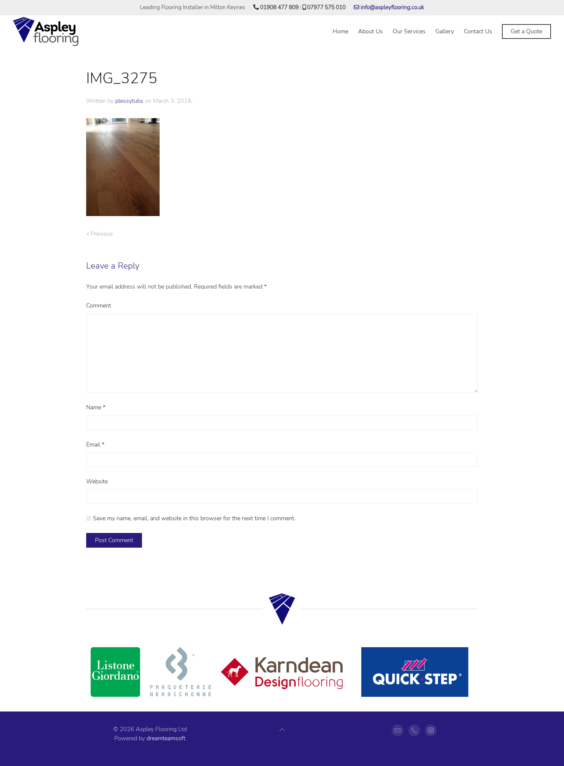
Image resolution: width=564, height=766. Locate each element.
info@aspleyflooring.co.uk (391, 7)
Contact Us (478, 31)
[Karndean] (282, 672)
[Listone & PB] (149, 672)
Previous (101, 234)
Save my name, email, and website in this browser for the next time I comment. (193, 518)
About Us (370, 31)
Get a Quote (526, 31)
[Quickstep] (414, 672)
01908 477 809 (279, 7)
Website (97, 481)
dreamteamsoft (166, 738)
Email (95, 444)
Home (340, 31)
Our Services (409, 31)
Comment (98, 305)
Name (95, 407)
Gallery (444, 31)
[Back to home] (45, 31)
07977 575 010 (326, 7)
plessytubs (129, 101)
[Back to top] (282, 730)
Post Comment (114, 540)
